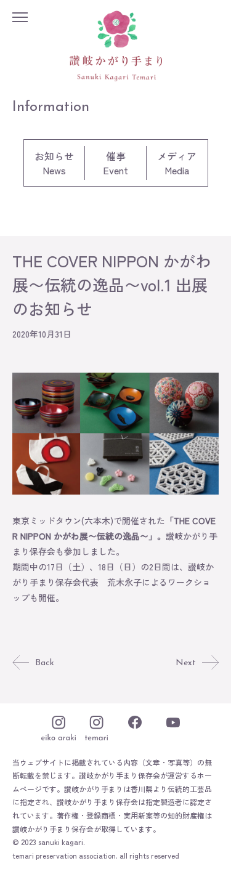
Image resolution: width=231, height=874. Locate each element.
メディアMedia (177, 163)
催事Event (115, 163)
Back (44, 663)
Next (186, 663)
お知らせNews (54, 163)
